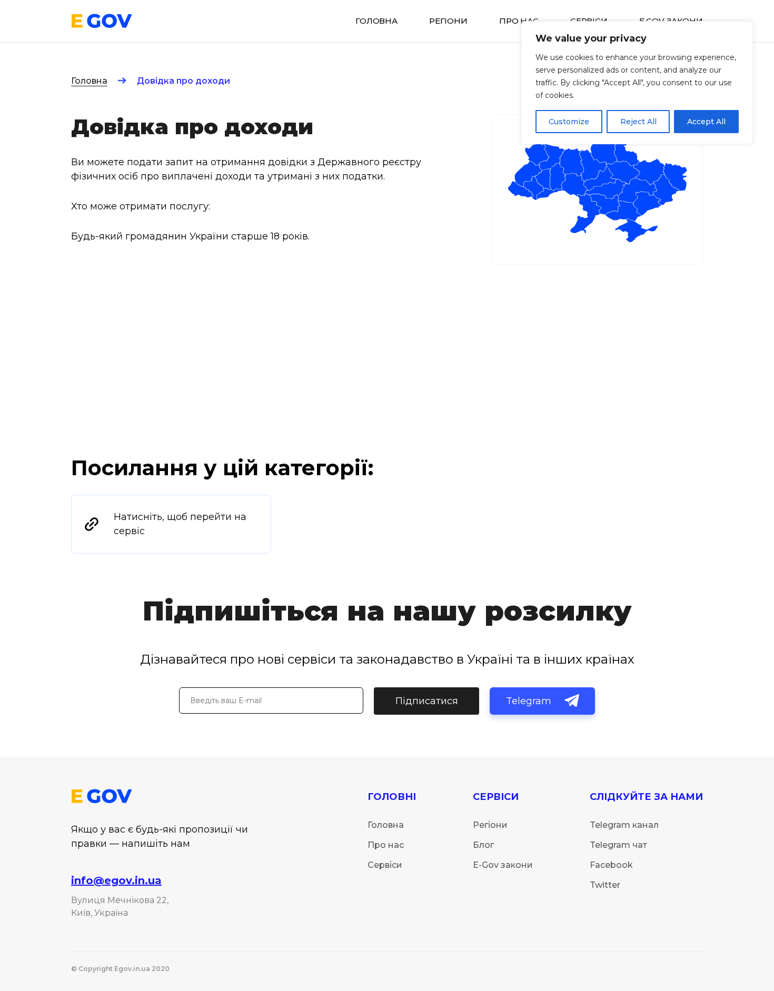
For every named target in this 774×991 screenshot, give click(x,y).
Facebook (611, 865)
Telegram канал (624, 825)
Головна (89, 81)
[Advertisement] (387, 375)
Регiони (448, 21)
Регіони (490, 825)
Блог (483, 845)
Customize (569, 121)
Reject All (638, 121)
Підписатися (426, 701)
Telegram (528, 701)
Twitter (605, 885)
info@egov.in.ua (116, 880)
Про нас (519, 21)
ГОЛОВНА (376, 21)
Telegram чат (618, 845)
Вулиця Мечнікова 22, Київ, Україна (119, 906)
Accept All (706, 121)
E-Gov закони (503, 865)
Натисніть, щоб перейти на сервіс (180, 524)
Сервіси (385, 865)
